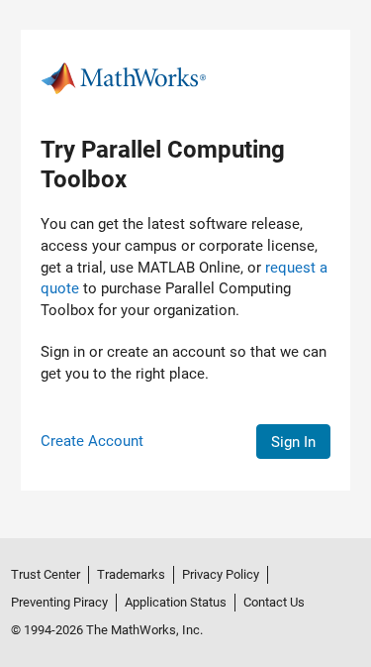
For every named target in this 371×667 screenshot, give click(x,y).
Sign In (293, 442)
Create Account (92, 441)
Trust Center (45, 574)
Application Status (176, 602)
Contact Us (274, 602)
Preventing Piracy (59, 602)
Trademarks (131, 574)
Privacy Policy (220, 574)
